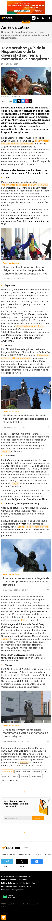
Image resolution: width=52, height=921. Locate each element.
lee (22, 620)
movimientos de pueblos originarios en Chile (25, 184)
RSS (29, 886)
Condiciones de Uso (23, 876)
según (15, 483)
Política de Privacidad (9, 883)
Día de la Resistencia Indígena (33, 526)
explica (5, 638)
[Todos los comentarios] (3, 917)
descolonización (36, 776)
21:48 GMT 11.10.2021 (9, 64)
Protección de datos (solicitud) (13, 886)
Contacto (23, 879)
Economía (38, 855)
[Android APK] (9, 897)
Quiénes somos (7, 876)
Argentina (5, 776)
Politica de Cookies (27, 883)
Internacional (24, 855)
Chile (44, 771)
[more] (47, 278)
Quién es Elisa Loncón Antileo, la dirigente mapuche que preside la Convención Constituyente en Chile (25, 270)
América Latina (11, 263)
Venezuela (36, 771)
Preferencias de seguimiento (12, 890)
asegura (6, 451)
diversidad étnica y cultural (30, 326)
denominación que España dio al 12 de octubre (25, 142)
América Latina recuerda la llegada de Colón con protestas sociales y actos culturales (26, 581)
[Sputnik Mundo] (7, 19)
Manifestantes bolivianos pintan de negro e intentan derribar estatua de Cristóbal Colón (25, 419)
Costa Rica (24, 776)
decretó (24, 762)
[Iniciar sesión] (38, 17)
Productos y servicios (9, 879)
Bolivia (18, 771)
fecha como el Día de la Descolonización (25, 356)
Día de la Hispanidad (17, 781)
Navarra (15, 776)
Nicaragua (26, 771)
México (4, 781)
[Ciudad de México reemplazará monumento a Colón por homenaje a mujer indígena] (26, 707)
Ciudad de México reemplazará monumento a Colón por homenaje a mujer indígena (25, 733)
